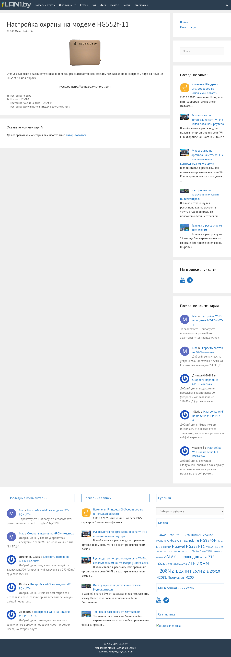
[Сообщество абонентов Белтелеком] (16, 5)
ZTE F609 (203, 557)
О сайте (114, 5)
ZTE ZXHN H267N (187, 571)
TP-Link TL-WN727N (201, 551)
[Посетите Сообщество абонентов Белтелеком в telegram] (190, 281)
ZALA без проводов (181, 556)
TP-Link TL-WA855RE (182, 551)
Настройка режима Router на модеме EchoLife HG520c (40, 106)
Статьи (84, 5)
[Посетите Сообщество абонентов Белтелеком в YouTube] (182, 281)
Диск (103, 5)
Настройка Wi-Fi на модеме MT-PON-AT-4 (207, 320)
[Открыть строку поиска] (227, 5)
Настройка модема (20, 95)
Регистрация (141, 5)
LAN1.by (123, 644)
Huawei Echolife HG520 (173, 535)
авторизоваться (76, 135)
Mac (194, 316)
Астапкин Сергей (126, 647)
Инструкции (65, 5)
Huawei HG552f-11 (20, 99)
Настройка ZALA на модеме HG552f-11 (31, 102)
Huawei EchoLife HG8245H (193, 540)
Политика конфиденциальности (115, 651)
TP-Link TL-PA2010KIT (214, 547)
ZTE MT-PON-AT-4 (177, 564)
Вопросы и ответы (45, 5)
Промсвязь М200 (181, 577)
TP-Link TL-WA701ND (164, 551)
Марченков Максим (105, 647)
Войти (126, 5)
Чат (94, 5)
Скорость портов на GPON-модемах (50, 533)
